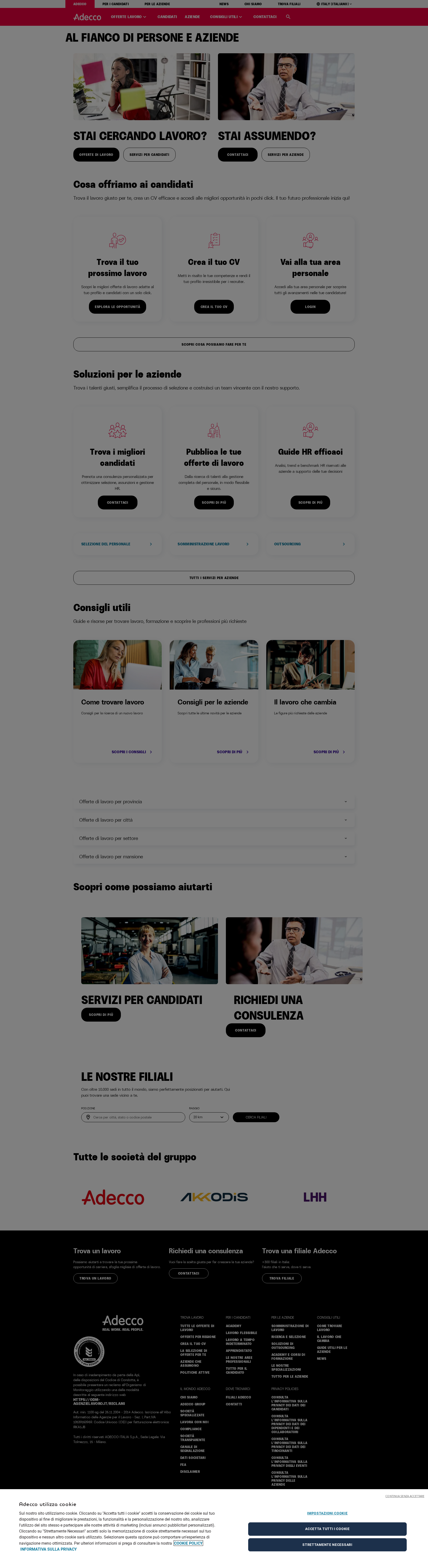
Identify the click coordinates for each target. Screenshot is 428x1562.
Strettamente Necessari (327, 1545)
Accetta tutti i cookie (327, 1529)
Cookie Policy (188, 1543)
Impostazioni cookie (327, 1513)
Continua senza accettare (404, 1496)
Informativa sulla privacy (48, 1549)
